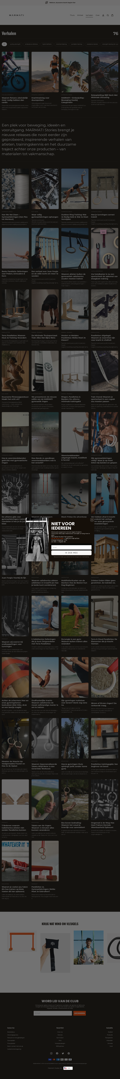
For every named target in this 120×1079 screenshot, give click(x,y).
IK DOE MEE (71, 553)
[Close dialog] (92, 519)
